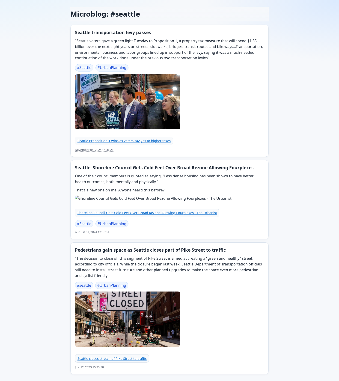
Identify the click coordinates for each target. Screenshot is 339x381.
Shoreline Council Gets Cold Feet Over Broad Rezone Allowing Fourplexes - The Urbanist (147, 212)
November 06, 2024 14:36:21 (94, 150)
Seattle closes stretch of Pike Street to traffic (112, 358)
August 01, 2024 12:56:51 (92, 232)
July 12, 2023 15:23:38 (89, 367)
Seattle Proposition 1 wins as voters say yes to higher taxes (124, 140)
